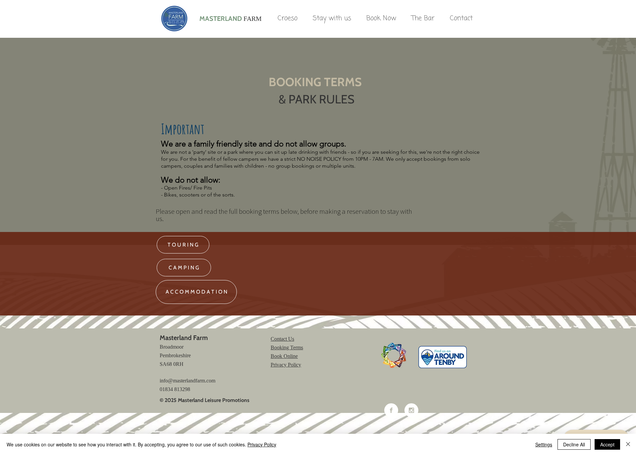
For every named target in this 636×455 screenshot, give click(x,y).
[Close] (628, 444)
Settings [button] (543, 444)
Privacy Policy (261, 444)
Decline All (574, 444)
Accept (607, 444)
